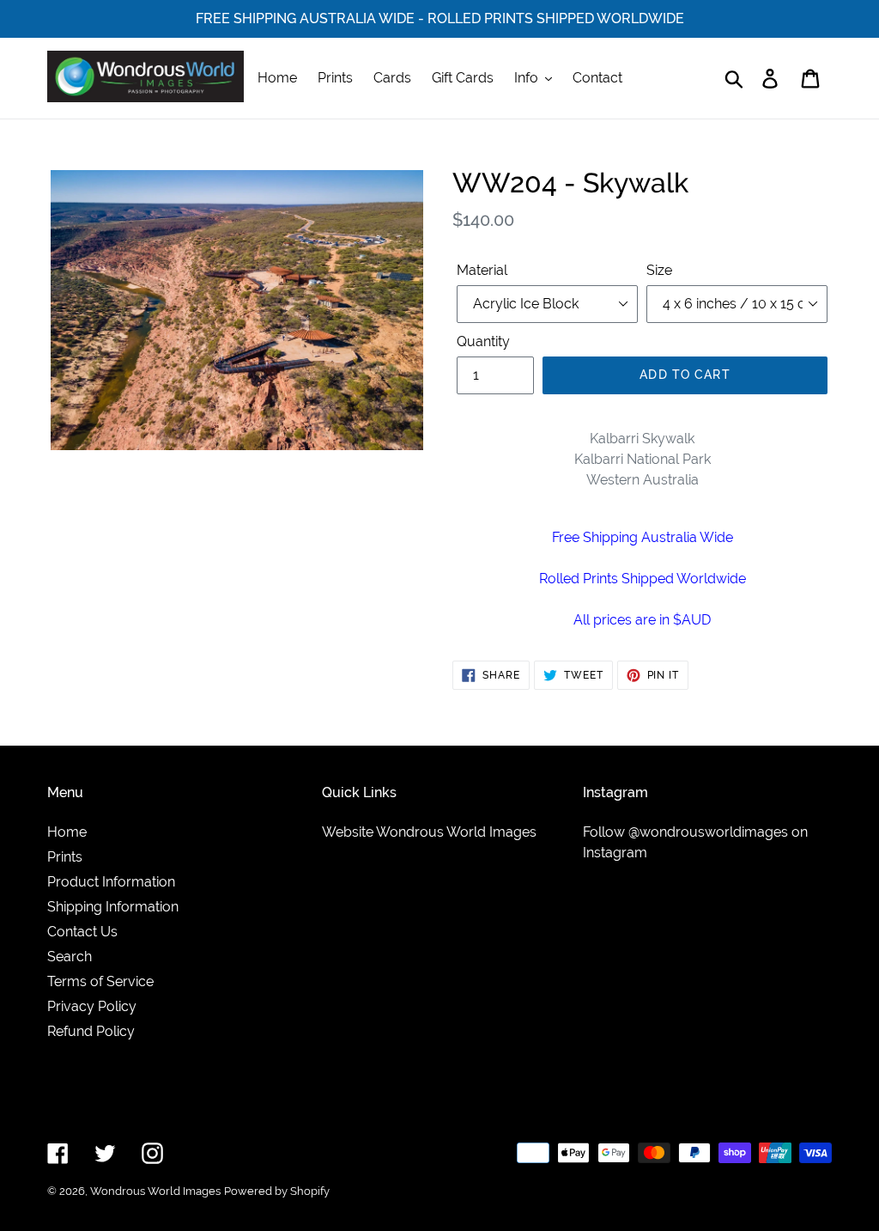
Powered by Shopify (277, 1191)
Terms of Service (100, 981)
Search (69, 956)
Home (67, 832)
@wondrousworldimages (708, 832)
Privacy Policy (91, 1006)
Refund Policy (91, 1031)
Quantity (483, 341)
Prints (64, 857)
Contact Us (82, 931)
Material (482, 270)
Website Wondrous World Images (429, 832)
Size (659, 270)
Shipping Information (113, 907)
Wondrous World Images (155, 1191)
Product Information (111, 882)
